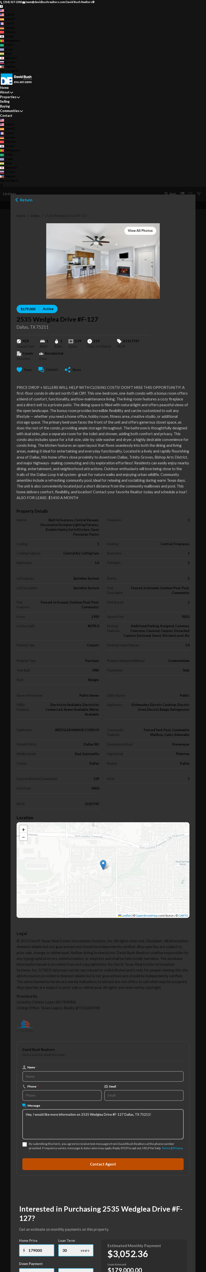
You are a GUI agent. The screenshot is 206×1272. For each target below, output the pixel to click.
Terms (166, 1148)
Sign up (5, 70)
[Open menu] (1, 185)
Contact (6, 116)
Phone (33, 1086)
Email (114, 1086)
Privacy (177, 1148)
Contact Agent (103, 1164)
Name (32, 1067)
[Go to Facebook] (1, 6)
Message (34, 1105)
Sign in (14, 70)
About (5, 92)
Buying (5, 106)
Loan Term (66, 1241)
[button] (103, 865)
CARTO (183, 915)
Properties (8, 97)
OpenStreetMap (147, 915)
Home (21, 216)
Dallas (35, 216)
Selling (5, 101)
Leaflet (126, 915)
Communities (9, 111)
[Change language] (3, 10)
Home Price (28, 1241)
